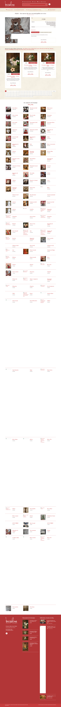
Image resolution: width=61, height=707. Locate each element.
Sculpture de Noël (33, 202)
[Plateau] (43, 531)
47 (30, 92)
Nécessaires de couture (15, 531)
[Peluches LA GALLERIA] (43, 232)
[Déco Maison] (8, 109)
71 (21, 93)
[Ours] (25, 232)
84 (41, 93)
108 (32, 95)
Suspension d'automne (32, 239)
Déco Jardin (32, 173)
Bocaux (31, 293)
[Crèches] (43, 174)
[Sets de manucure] (43, 287)
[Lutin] (25, 145)
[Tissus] (43, 181)
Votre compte (44, 1)
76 (29, 93)
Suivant (54, 91)
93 (8, 95)
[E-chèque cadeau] (8, 570)
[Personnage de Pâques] (25, 138)
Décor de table (51, 21)
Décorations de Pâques (50, 130)
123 (8, 96)
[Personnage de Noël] (25, 124)
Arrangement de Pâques (15, 145)
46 (29, 92)
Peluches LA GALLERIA (52, 23)
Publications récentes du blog (47, 618)
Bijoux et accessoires (51, 144)
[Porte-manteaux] (25, 531)
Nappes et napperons (34, 279)
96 (13, 95)
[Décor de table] (8, 116)
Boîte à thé (49, 537)
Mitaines (14, 257)
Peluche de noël (15, 194)
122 (7, 96)
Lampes (13, 508)
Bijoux (48, 187)
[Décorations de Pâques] (43, 131)
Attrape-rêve (14, 279)
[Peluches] (8, 152)
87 (46, 93)
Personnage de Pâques (32, 137)
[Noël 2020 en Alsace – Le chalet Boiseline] (43, 697)
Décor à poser (36, 48)
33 (8, 92)
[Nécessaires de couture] (8, 531)
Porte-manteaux (33, 530)
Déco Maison (47, 21)
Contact (34, 1)
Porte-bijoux (32, 606)
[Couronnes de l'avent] (8, 167)
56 (44, 92)
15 (27, 91)
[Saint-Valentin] (25, 160)
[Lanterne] (8, 203)
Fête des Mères (50, 151)
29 (49, 91)
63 (8, 93)
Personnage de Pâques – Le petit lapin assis (13, 77)
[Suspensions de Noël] (25, 131)
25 (43, 91)
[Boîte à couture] (25, 570)
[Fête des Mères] (43, 152)
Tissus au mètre (50, 238)
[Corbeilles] (25, 210)
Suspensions (14, 129)
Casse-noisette (32, 216)
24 (41, 91)
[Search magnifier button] (46, 5)
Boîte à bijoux (15, 439)
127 (15, 96)
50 (35, 92)
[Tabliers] (43, 302)
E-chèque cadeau (15, 537)
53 (40, 92)
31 (5, 92)
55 (43, 92)
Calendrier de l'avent (51, 515)
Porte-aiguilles (32, 508)
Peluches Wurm (50, 293)
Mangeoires (14, 286)
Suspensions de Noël (34, 129)
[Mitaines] (8, 258)
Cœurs (48, 136)
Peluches (47, 23)
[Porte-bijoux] (25, 608)
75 (27, 93)
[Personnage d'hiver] (43, 124)
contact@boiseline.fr (9, 630)
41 (21, 92)
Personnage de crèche (50, 224)
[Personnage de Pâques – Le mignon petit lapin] (25, 633)
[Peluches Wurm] (43, 295)
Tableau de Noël (15, 245)
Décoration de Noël (51, 22)
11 (21, 91)
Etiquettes (32, 286)
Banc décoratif (15, 231)
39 (18, 92)
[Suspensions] (8, 131)
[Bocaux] (25, 295)
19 (33, 91)
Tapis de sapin (32, 523)
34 (10, 92)
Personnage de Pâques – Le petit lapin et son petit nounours (34, 644)
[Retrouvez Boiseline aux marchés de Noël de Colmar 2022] (43, 622)
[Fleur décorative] (25, 196)
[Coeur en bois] (25, 189)
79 (33, 93)
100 (19, 95)
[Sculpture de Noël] (25, 203)
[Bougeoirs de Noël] (43, 203)
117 (46, 95)
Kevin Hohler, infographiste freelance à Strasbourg (50, 704)
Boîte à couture (15, 515)
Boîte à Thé (49, 439)
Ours (54, 22)
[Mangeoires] (8, 287)
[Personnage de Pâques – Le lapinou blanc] (25, 638)
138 (32, 96)
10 (19, 91)
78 (32, 93)
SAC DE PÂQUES (15, 523)
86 (44, 93)
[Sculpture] (43, 270)
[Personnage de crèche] (43, 222)
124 (10, 96)
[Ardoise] (25, 472)
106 (29, 95)
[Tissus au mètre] (43, 239)
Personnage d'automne (49, 279)
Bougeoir (14, 223)
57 (46, 92)
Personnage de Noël (53, 25)
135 (27, 96)
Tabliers (48, 300)
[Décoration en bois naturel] (8, 160)
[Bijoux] (43, 189)
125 (12, 96)
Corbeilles (32, 209)
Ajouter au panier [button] (32, 62)
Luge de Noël (32, 245)
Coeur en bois (32, 187)
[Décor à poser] (43, 109)
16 (29, 91)
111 (37, 95)
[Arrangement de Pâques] (8, 145)
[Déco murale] (8, 124)
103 (24, 95)
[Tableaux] (8, 181)
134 (26, 96)
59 (49, 92)
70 (19, 93)
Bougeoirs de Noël (50, 202)
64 (10, 93)
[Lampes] (8, 510)
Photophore (14, 216)
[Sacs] (8, 251)
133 (24, 96)
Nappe (31, 370)
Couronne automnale (51, 194)
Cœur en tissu (32, 223)
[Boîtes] (43, 258)
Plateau (48, 530)
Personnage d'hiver (52, 24)
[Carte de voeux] (8, 333)
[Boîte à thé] (43, 539)
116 (44, 95)
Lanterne (14, 202)
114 (41, 95)
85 (43, 93)
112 (38, 95)
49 (33, 92)
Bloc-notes (49, 264)
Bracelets (14, 238)
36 (13, 92)
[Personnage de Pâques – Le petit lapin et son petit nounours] (25, 646)
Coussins (49, 165)
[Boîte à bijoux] (8, 472)
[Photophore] (8, 218)
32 (7, 92)
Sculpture (49, 271)
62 (7, 93)
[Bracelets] (8, 239)
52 (38, 92)
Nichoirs (14, 264)
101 (21, 95)
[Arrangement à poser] (25, 167)
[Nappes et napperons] (25, 280)
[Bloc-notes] (43, 266)
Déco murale (14, 122)
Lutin (31, 144)
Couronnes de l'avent (16, 165)
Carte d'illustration (33, 300)
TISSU (13, 293)
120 (51, 95)
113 (40, 95)
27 (46, 91)
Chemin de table (33, 250)
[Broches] (25, 517)
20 (35, 91)
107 (30, 95)
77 (30, 93)
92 (7, 95)
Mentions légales (15, 704)
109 (33, 95)
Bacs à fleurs (49, 508)
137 (30, 96)
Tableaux (14, 180)
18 (32, 91)
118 (48, 95)
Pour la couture (15, 271)
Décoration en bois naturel (16, 159)
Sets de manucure (50, 286)
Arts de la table (15, 136)
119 (49, 95)
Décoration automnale (32, 152)
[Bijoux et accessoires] (43, 145)
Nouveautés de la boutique (28, 618)
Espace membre (7, 705)
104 (26, 95)
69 (18, 93)
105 (27, 95)
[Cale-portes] (25, 273)
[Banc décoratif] (8, 232)
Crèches (48, 173)
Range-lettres (49, 370)
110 (35, 95)
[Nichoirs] (8, 266)
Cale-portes (32, 271)
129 (18, 96)
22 (38, 91)
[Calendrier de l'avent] (43, 517)
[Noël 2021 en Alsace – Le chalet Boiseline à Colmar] (43, 659)
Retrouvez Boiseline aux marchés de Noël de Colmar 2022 (51, 621)
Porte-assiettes (15, 606)
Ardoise (31, 439)
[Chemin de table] (25, 251)
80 (35, 93)
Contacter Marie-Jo (11, 626)
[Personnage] (43, 116)
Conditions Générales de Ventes (21, 704)
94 (10, 95)
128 (16, 96)
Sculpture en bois (50, 245)
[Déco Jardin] (25, 174)
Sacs (13, 250)
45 (27, 92)
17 (30, 91)
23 (40, 91)
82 (38, 93)
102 (23, 95)
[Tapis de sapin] (25, 524)
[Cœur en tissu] (25, 225)
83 (40, 93)
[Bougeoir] (8, 225)
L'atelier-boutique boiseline (27, 1)
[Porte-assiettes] (8, 608)
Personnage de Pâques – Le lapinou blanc (48, 65)
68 (16, 93)
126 (13, 96)
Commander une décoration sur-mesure (45, 32)
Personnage (48, 24)
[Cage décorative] (8, 402)
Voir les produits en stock (35, 32)
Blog (39, 1)
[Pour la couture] (8, 273)
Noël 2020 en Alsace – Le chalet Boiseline (51, 696)
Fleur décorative (33, 194)
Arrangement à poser (34, 165)
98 (16, 95)
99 (18, 95)
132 (23, 96)
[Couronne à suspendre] (8, 189)
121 (5, 96)
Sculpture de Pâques (51, 250)
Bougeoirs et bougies (34, 180)
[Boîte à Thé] (43, 440)
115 (43, 95)
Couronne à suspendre (14, 188)
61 (5, 93)
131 (21, 96)
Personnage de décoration (50, 159)
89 (49, 93)
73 (24, 93)
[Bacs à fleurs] (43, 510)
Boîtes (48, 257)
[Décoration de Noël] (25, 109)
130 (19, 96)
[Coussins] (43, 167)
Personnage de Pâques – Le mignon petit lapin (30, 65)
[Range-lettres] (43, 371)
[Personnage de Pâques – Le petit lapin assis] (25, 624)
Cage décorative (15, 370)
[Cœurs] (43, 138)
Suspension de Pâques (15, 174)
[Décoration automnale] (25, 152)
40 (19, 92)
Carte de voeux (15, 300)
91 (5, 95)
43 (24, 92)
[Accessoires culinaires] (43, 210)
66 (13, 93)
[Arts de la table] (8, 138)
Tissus (48, 180)
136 (29, 96)
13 (24, 91)
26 (44, 91)
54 (41, 92)
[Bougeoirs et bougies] (25, 181)
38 (16, 92)
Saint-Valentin (32, 158)
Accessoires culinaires (49, 210)
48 (32, 92)
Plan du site (26, 704)
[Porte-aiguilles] (25, 510)
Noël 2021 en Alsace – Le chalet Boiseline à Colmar (51, 627)
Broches (31, 515)
